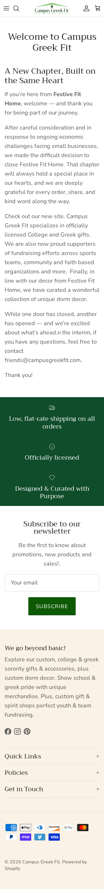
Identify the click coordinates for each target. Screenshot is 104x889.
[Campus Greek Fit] (52, 8)
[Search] (19, 8)
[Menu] (6, 8)
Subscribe (52, 606)
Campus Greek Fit (41, 862)
